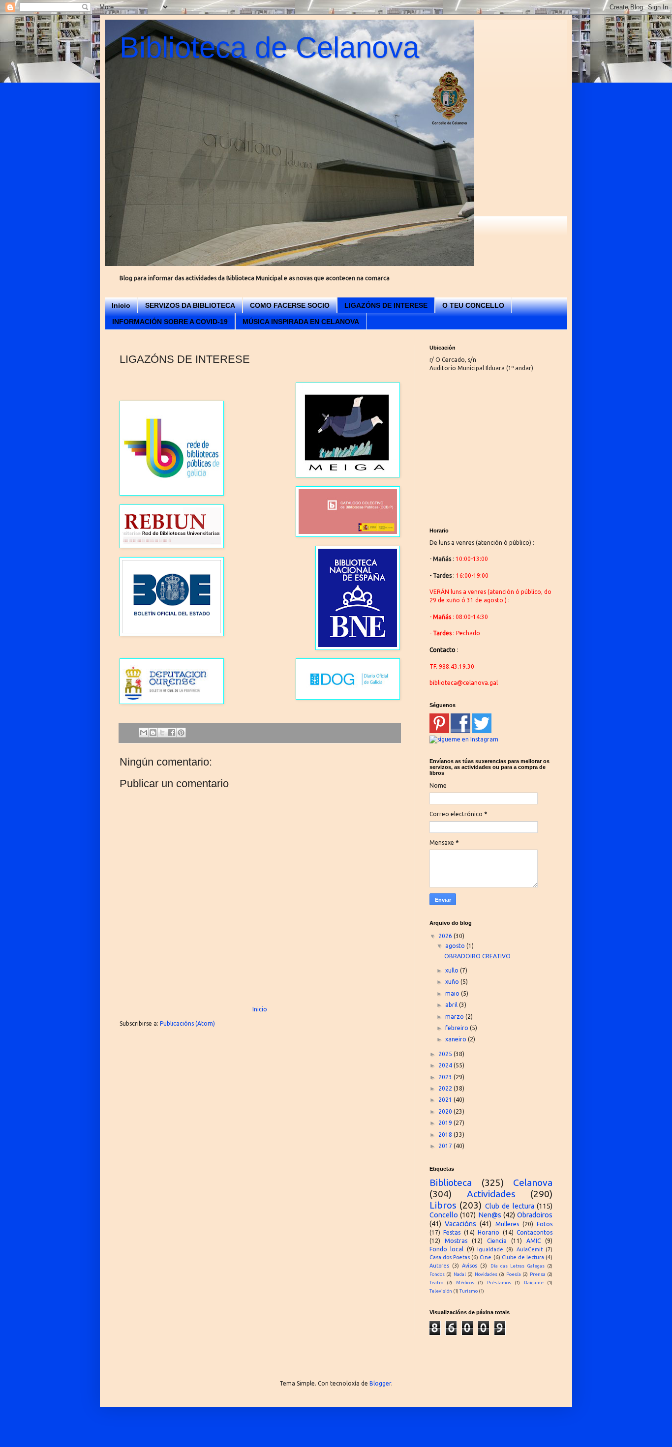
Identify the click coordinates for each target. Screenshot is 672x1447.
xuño (452, 981)
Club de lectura (509, 1206)
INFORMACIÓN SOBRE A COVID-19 (170, 321)
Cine (485, 1257)
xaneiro (456, 1039)
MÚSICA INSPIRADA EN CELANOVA (301, 321)
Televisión (440, 1291)
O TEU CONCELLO (473, 305)
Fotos (544, 1224)
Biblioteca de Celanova (269, 47)
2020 (446, 1111)
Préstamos (499, 1282)
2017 (446, 1146)
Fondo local (446, 1249)
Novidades (486, 1274)
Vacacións (460, 1224)
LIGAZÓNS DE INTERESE (386, 305)
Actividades (491, 1193)
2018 (446, 1134)
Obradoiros (534, 1215)
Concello (443, 1215)
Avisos (469, 1266)
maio (453, 993)
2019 (446, 1123)
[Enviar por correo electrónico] (144, 733)
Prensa (538, 1274)
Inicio (121, 305)
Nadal (460, 1274)
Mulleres (507, 1224)
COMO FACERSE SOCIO (290, 305)
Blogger (380, 1383)
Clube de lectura (523, 1257)
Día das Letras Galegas (517, 1266)
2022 (446, 1088)
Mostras (456, 1241)
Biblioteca (450, 1182)
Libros (443, 1205)
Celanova (532, 1182)
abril (452, 1005)
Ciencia (497, 1241)
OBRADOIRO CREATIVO (477, 956)
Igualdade (490, 1249)
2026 (446, 936)
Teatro (436, 1282)
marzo (455, 1016)
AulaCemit (530, 1249)
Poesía (513, 1274)
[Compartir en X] (162, 733)
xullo (452, 970)
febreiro (457, 1028)
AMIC (533, 1241)
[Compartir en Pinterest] (181, 733)
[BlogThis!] (153, 733)
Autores (439, 1266)
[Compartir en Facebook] (172, 733)
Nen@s (489, 1215)
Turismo (468, 1291)
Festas (451, 1232)
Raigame (534, 1282)
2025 (446, 1054)
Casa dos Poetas (449, 1257)
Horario (488, 1232)
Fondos (437, 1274)
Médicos (465, 1282)
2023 (446, 1077)
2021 (446, 1099)
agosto (455, 946)
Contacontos (534, 1232)
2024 (446, 1065)
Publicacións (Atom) (187, 1023)
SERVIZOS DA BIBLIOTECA (190, 305)
